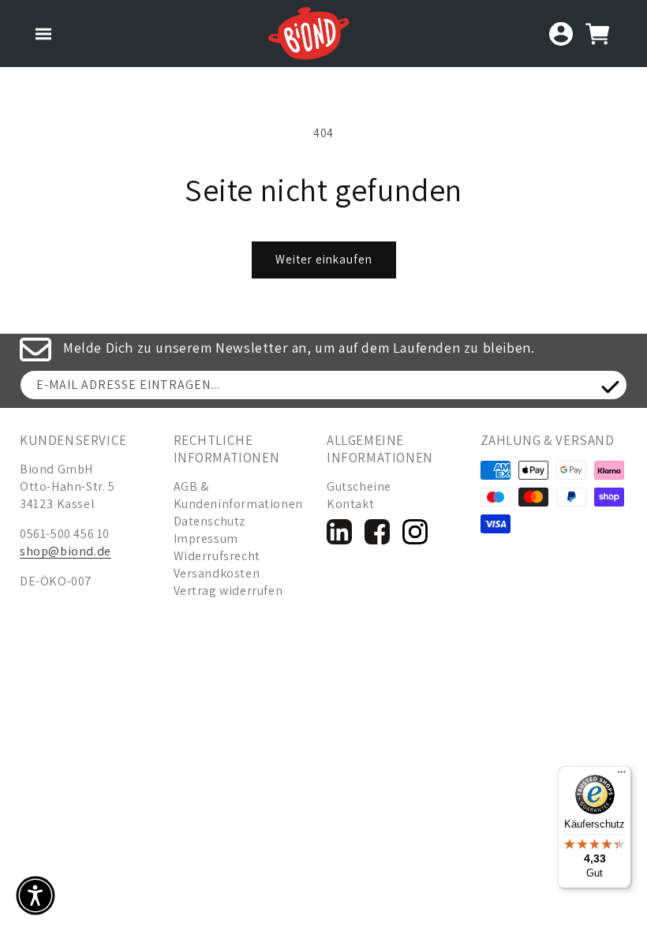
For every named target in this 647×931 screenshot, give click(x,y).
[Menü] (621, 775)
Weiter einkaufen (323, 259)
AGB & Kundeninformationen (238, 495)
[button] (43, 34)
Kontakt (350, 503)
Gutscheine (359, 486)
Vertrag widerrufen (228, 590)
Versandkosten (217, 573)
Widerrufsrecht (217, 556)
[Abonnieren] (610, 387)
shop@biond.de (65, 551)
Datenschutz (210, 521)
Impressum (206, 538)
